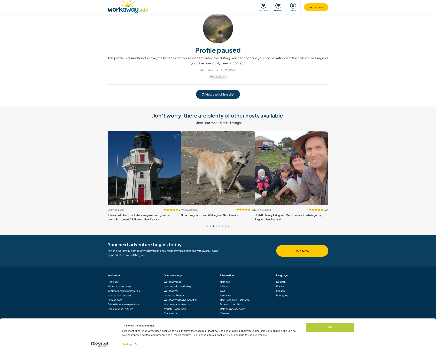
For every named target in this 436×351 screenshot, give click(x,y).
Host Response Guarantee (235, 299)
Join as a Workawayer (119, 295)
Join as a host (115, 299)
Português (282, 295)
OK (330, 327)
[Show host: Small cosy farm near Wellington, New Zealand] (218, 168)
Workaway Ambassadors (178, 304)
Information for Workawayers (124, 290)
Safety (224, 286)
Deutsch (281, 281)
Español (280, 290)
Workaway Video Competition (180, 299)
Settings (127, 344)
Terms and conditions (232, 304)
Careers (224, 313)
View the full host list (219, 94)
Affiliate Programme (175, 308)
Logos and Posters (174, 295)
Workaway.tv (171, 290)
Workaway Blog (172, 281)
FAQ (222, 290)
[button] (207, 226)
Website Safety (218, 77)
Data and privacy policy (233, 308)
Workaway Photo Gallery (177, 286)
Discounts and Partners (120, 308)
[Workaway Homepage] (128, 6)
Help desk (225, 281)
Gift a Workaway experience (123, 304)
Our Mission (170, 313)
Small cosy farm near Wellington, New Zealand (210, 215)
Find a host (113, 281)
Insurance (225, 295)
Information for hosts (119, 286)
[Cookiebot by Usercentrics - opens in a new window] (100, 344)
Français (281, 286)
